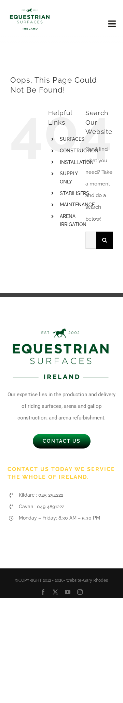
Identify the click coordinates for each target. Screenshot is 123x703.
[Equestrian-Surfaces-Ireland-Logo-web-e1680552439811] (30, 9)
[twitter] (55, 592)
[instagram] (80, 592)
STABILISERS (74, 193)
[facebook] (43, 592)
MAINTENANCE (77, 204)
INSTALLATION (77, 162)
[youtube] (67, 592)
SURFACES (72, 139)
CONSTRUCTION (79, 150)
